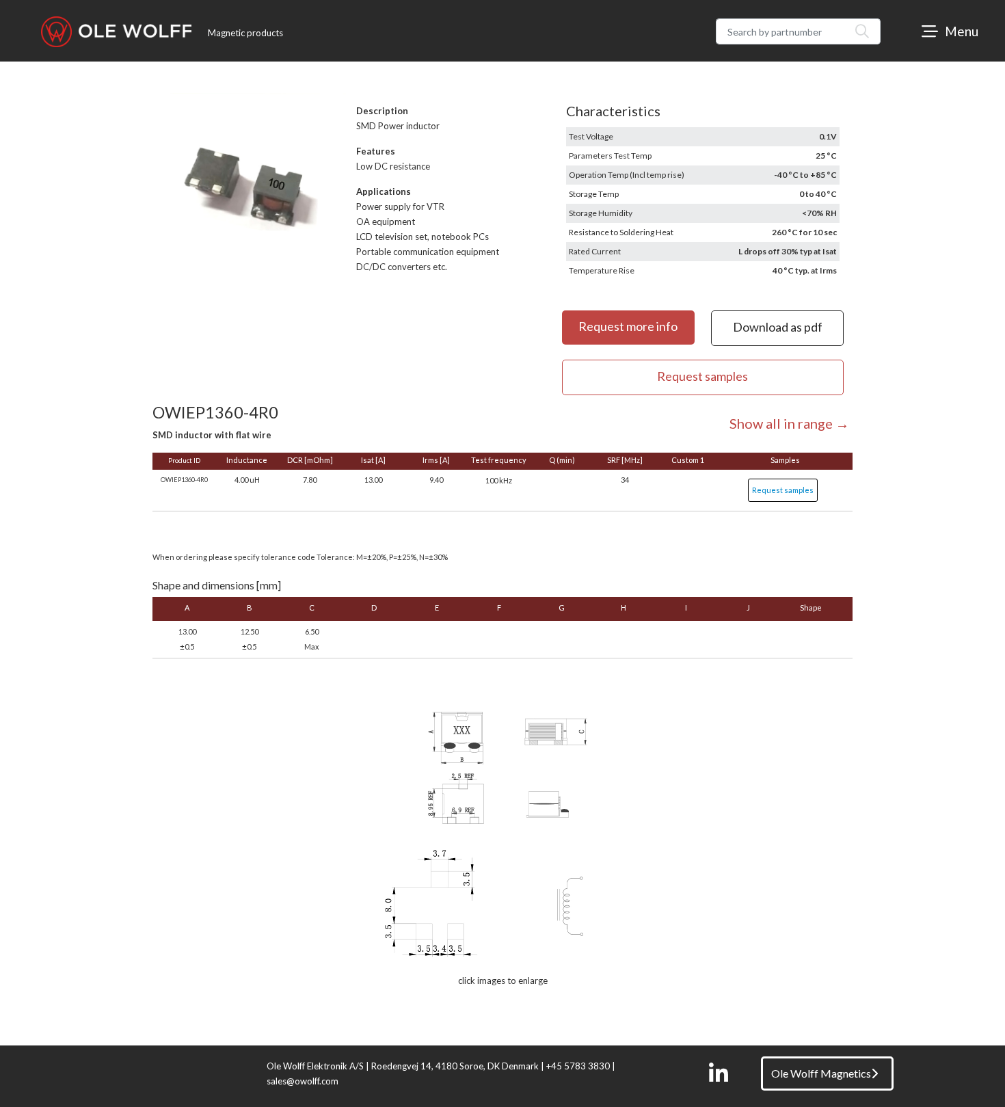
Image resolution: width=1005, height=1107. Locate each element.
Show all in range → (789, 423)
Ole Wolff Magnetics (821, 1073)
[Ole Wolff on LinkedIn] (719, 1073)
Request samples (783, 489)
